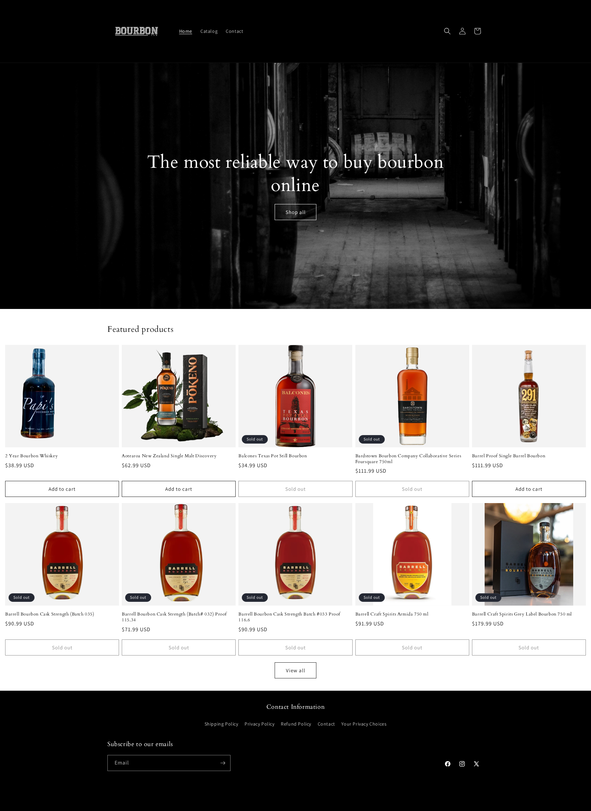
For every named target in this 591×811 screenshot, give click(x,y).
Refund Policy (296, 724)
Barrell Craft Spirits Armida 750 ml (392, 614)
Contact (326, 724)
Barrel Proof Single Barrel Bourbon (508, 456)
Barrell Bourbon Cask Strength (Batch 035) (49, 614)
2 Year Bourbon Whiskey (31, 456)
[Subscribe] (222, 763)
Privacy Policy (259, 724)
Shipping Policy (221, 724)
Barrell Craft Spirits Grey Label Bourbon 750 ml (522, 614)
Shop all (296, 212)
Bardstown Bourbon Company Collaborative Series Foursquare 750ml (408, 459)
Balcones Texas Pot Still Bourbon (272, 456)
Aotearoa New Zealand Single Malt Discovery (169, 456)
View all (295, 670)
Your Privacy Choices (363, 724)
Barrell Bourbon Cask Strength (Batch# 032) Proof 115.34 (174, 617)
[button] (447, 31)
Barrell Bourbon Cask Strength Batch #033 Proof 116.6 (289, 617)
